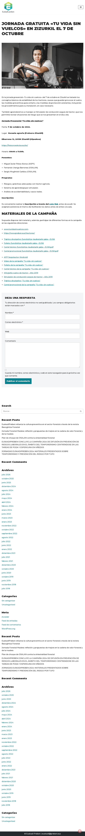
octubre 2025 (8, 479)
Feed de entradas (9, 621)
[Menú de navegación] (80, 7)
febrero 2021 (7, 561)
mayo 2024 (7, 498)
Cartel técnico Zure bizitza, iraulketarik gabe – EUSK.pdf (28, 247)
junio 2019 (6, 581)
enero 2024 (7, 510)
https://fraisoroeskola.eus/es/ (15, 145)
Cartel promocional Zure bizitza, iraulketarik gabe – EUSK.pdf (31, 251)
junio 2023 (6, 514)
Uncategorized (8, 605)
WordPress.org (8, 629)
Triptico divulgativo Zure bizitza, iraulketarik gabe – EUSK (29, 239)
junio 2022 (6, 545)
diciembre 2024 (9, 486)
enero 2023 (7, 522)
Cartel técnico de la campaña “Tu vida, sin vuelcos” (26, 269)
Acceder (5, 617)
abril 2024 (6, 502)
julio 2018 (6, 589)
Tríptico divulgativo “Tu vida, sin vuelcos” (22, 281)
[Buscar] (80, 411)
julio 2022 (6, 541)
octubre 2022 (8, 530)
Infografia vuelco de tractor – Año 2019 (21, 273)
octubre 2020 (8, 569)
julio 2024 (6, 494)
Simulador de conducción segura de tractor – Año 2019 (28, 277)
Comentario (10, 341)
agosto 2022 (7, 537)
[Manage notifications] (80, 831)
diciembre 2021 (8, 553)
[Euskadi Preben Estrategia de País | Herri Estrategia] (8, 7)
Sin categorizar (8, 601)
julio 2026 (6, 475)
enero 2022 (7, 549)
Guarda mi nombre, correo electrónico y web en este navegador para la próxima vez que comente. (42, 374)
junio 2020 (6, 573)
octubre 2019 (7, 577)
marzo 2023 (7, 518)
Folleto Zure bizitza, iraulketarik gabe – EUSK (24, 243)
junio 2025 (6, 483)
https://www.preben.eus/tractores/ (19, 233)
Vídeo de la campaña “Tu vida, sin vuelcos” (23, 261)
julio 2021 (6, 557)
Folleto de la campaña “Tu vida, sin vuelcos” (23, 265)
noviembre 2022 (9, 526)
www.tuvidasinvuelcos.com (16, 229)
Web (7, 332)
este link (53, 204)
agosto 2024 (7, 490)
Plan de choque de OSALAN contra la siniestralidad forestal (28, 438)
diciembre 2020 (9, 565)
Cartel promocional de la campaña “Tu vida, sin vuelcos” (29, 285)
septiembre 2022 (9, 533)
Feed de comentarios (11, 625)
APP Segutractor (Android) (16, 257)
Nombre (9, 313)
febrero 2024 (7, 506)
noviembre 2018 (9, 585)
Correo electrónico (14, 322)
